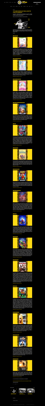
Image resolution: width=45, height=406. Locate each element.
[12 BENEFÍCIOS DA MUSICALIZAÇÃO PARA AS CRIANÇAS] (22, 390)
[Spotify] (39, 2)
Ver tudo (34, 387)
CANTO (14, 6)
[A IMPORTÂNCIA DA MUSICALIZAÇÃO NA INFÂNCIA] (31, 390)
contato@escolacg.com (32, 404)
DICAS (19, 6)
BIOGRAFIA (17, 6)
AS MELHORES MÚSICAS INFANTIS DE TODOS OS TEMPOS (13, 393)
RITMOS (21, 6)
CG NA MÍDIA (24, 6)
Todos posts (11, 6)
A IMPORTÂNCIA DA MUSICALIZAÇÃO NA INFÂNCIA (30, 393)
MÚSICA (29, 6)
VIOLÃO (27, 6)
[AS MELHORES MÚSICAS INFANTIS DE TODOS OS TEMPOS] (14, 390)
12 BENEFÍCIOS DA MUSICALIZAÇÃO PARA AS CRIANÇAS (22, 393)
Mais (31, 6)
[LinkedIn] (40, 2)
